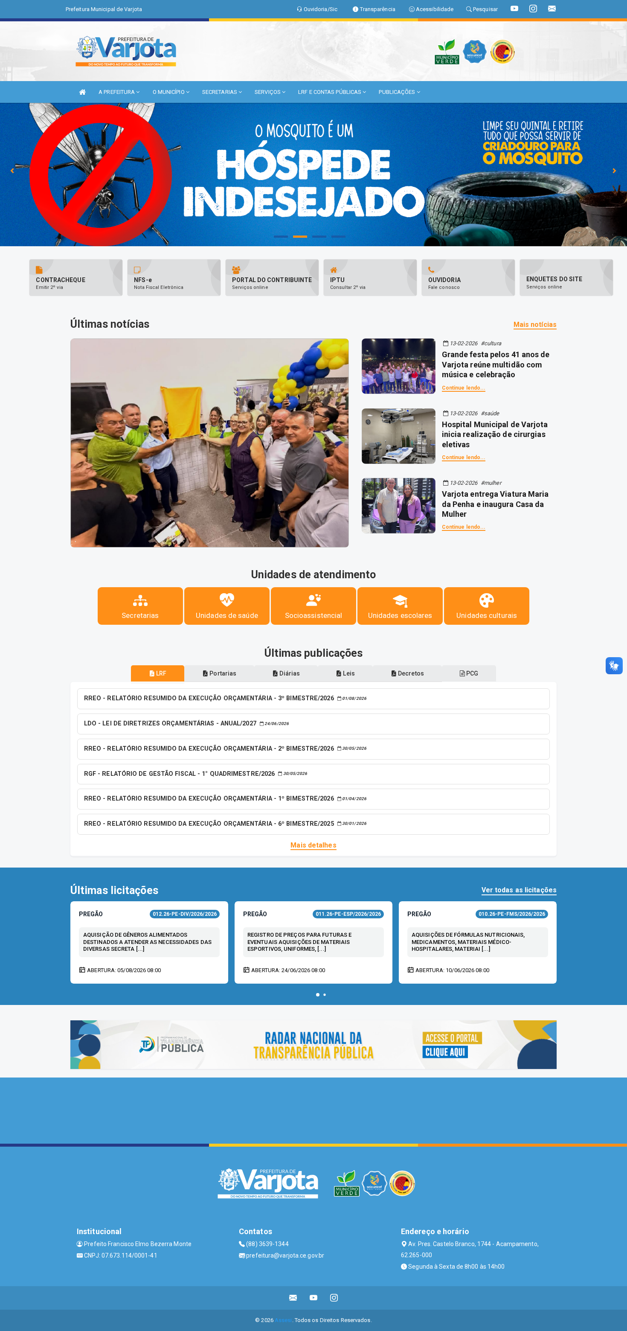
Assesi (283, 1320)
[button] (317, 994)
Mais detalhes (313, 845)
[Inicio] (82, 92)
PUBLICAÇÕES (397, 92)
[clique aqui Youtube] (313, 1297)
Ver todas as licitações (519, 890)
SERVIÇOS (268, 92)
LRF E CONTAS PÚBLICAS (330, 92)
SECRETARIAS (220, 92)
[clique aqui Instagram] (334, 1297)
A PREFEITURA (117, 92)
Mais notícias (535, 324)
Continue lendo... (464, 388)
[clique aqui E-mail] (293, 1297)
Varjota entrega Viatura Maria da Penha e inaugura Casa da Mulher (495, 503)
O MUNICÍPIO (169, 92)
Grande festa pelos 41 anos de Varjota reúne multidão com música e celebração (496, 364)
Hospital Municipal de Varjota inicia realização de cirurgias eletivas (495, 434)
